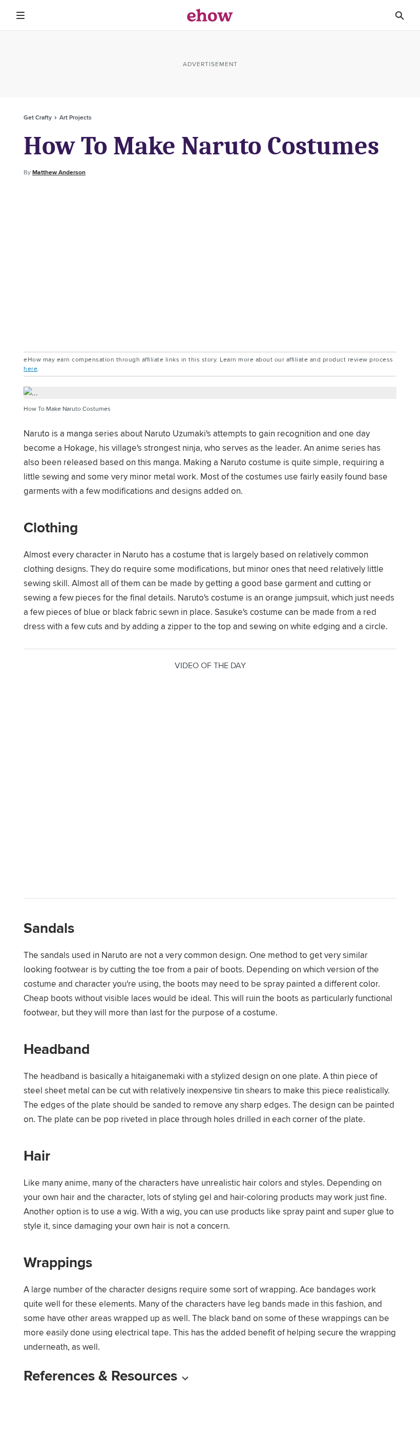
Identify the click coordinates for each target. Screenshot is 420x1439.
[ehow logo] (210, 15)
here (30, 368)
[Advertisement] (210, 264)
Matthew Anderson (59, 172)
